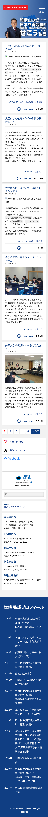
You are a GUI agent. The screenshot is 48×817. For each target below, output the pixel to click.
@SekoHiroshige (18, 450)
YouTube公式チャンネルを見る (15, 7)
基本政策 (29, 102)
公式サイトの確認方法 (22, 485)
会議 (22, 102)
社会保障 (38, 102)
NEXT (36, 431)
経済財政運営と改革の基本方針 (19, 218)
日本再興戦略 (17, 221)
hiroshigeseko (16, 442)
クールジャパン (31, 221)
